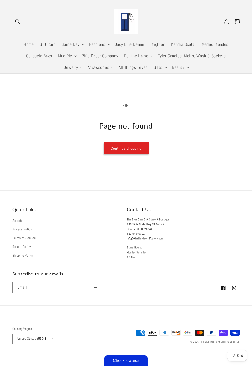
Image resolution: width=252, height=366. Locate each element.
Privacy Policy (22, 229)
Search (17, 220)
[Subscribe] (95, 287)
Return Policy (21, 246)
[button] (17, 21)
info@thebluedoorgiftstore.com (145, 238)
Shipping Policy (22, 255)
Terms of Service (24, 238)
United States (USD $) (32, 338)
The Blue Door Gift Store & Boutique (220, 341)
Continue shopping (126, 148)
